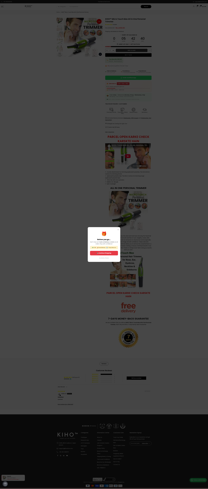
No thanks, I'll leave (104, 258)
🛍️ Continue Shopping (104, 253)
